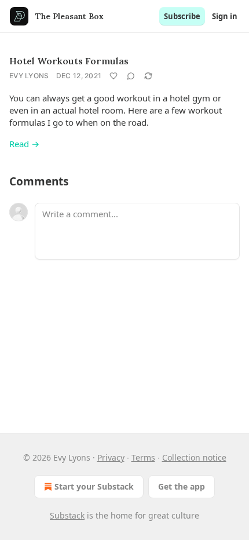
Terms (143, 457)
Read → (24, 143)
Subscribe (182, 16)
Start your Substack (94, 486)
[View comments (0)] (130, 76)
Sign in (224, 16)
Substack (67, 515)
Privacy (110, 457)
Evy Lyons (29, 75)
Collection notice (194, 457)
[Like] (113, 76)
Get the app (181, 486)
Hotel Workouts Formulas (69, 61)
